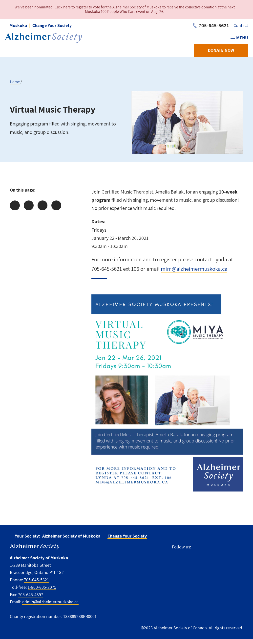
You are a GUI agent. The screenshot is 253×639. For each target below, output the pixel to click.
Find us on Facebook (197, 547)
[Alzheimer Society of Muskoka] (43, 38)
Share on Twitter (29, 205)
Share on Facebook (15, 205)
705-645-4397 (30, 594)
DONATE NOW (221, 50)
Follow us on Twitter (206, 547)
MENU (242, 38)
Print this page (56, 205)
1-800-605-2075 (42, 587)
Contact (240, 25)
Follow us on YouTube (229, 547)
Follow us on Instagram (217, 547)
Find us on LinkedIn (240, 547)
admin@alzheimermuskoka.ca (50, 602)
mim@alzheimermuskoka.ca (194, 268)
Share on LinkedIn (42, 205)
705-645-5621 (36, 580)
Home (15, 81)
